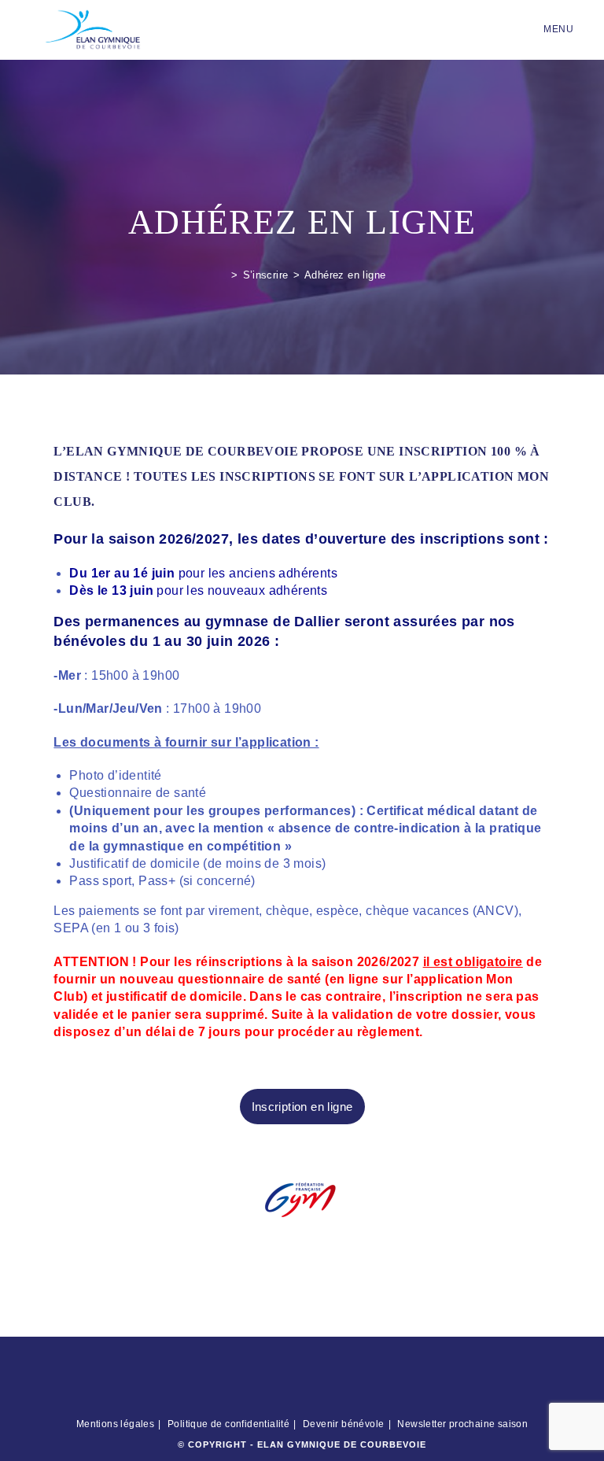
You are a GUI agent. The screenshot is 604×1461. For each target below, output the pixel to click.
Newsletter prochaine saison (462, 1424)
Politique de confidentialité (228, 1424)
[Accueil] (222, 275)
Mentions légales (115, 1424)
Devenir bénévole (343, 1424)
